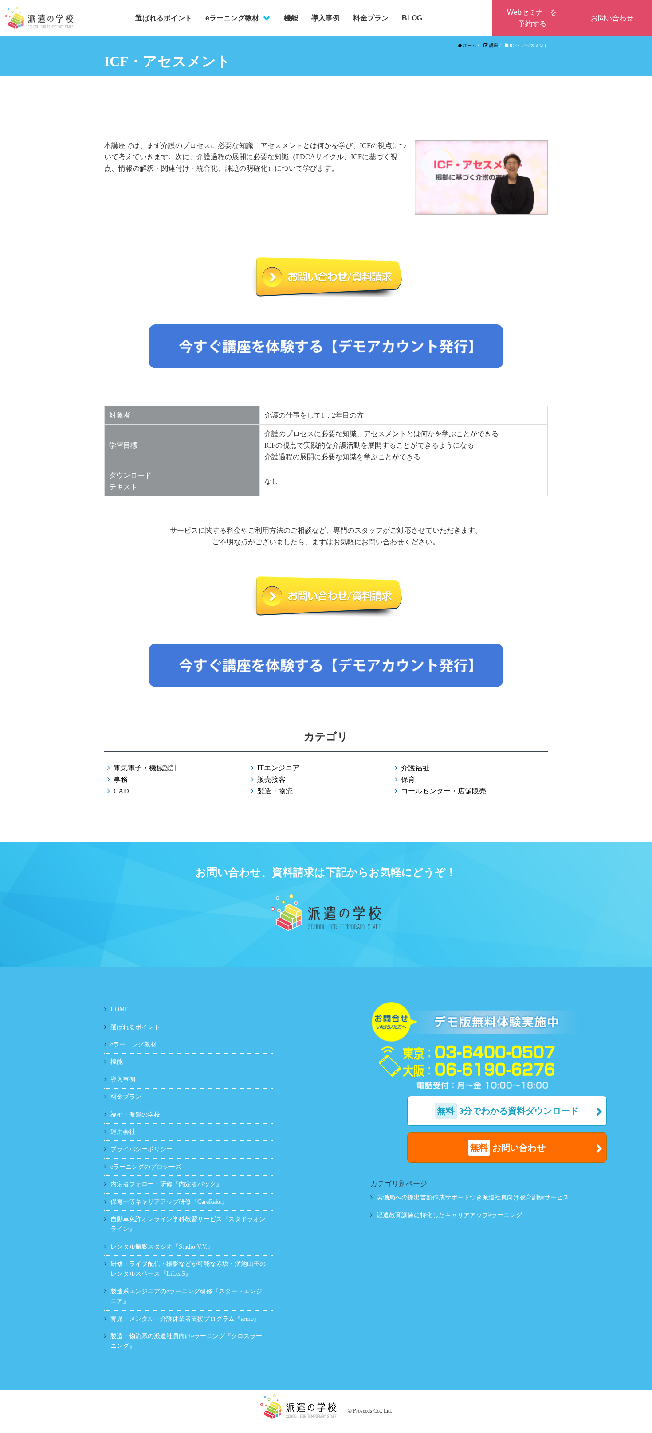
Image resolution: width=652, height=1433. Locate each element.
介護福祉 (415, 768)
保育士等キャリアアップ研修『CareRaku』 (169, 1202)
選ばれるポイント (163, 18)
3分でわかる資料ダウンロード (508, 1111)
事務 (121, 779)
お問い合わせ (612, 18)
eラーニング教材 (232, 18)
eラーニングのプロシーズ (145, 1167)
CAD (121, 791)
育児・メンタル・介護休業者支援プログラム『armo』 (185, 1319)
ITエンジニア (278, 768)
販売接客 (271, 779)
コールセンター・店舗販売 (443, 791)
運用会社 (122, 1131)
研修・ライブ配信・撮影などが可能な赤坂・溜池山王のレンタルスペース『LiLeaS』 (188, 1269)
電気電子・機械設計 (145, 768)
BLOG (412, 18)
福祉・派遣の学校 (135, 1114)
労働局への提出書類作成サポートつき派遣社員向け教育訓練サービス (473, 1197)
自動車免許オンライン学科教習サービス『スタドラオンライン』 (188, 1224)
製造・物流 (275, 791)
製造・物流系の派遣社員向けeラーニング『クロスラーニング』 (186, 1341)
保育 (408, 779)
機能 (291, 18)
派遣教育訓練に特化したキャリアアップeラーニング (449, 1215)
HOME (119, 1009)
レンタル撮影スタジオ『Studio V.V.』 (162, 1246)
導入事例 (325, 18)
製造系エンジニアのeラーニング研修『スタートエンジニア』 (186, 1296)
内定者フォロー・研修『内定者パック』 (166, 1184)
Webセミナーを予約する (532, 17)
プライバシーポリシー (141, 1149)
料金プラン (371, 18)
